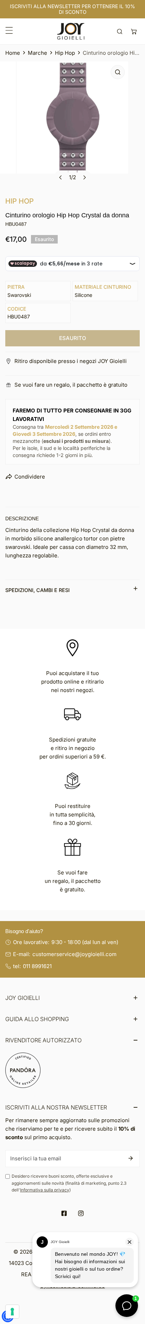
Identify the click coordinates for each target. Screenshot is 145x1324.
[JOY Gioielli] (71, 31)
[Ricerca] (120, 31)
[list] (72, 125)
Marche (37, 52)
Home (12, 52)
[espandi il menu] (9, 30)
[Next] (84, 177)
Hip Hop (65, 52)
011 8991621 (37, 966)
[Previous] (61, 177)
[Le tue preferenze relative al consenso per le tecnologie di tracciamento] (12, 1311)
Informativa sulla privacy (44, 1190)
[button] (134, 31)
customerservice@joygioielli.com (74, 954)
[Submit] (130, 1158)
